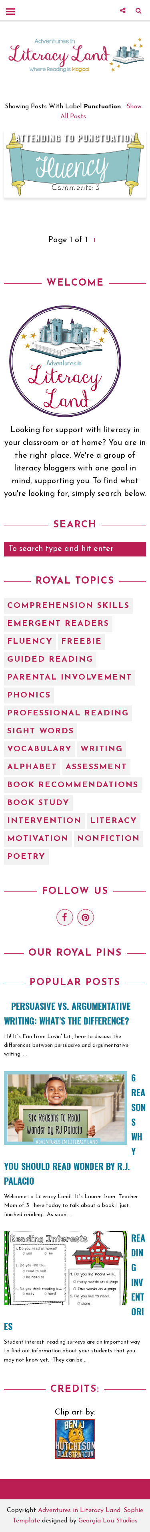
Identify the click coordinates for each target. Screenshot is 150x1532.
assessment (96, 767)
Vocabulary (39, 749)
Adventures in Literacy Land (79, 1510)
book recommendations (72, 785)
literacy (113, 821)
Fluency (30, 642)
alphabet (32, 767)
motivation (38, 839)
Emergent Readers (58, 624)
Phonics (29, 695)
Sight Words (40, 731)
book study (38, 803)
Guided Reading (50, 660)
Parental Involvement (69, 678)
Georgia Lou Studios (108, 1521)
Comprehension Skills (68, 606)
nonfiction (108, 839)
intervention (44, 821)
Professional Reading (68, 713)
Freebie (81, 642)
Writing (101, 749)
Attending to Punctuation (75, 137)
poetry (26, 857)
